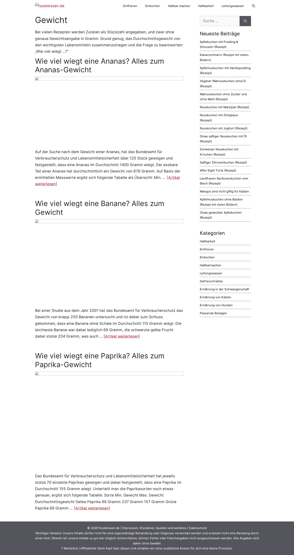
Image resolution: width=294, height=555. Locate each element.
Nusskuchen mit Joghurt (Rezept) (223, 128)
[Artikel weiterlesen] (122, 336)
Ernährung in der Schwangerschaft (224, 289)
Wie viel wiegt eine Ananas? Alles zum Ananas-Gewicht (99, 65)
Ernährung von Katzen (215, 297)
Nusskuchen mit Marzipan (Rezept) (224, 107)
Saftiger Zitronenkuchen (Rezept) (223, 162)
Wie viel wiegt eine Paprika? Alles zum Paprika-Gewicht (99, 360)
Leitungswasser (233, 6)
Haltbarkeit (206, 6)
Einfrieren (130, 6)
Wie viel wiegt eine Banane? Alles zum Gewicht (99, 207)
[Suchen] (245, 21)
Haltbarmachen (210, 265)
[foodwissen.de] (49, 6)
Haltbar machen (179, 6)
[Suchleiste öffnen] (253, 6)
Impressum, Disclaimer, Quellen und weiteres (154, 528)
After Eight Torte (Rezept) (218, 170)
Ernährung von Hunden (216, 305)
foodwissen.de (109, 528)
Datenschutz (198, 528)
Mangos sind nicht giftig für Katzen (224, 191)
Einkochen (152, 6)
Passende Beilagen (213, 313)
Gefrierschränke (211, 281)
